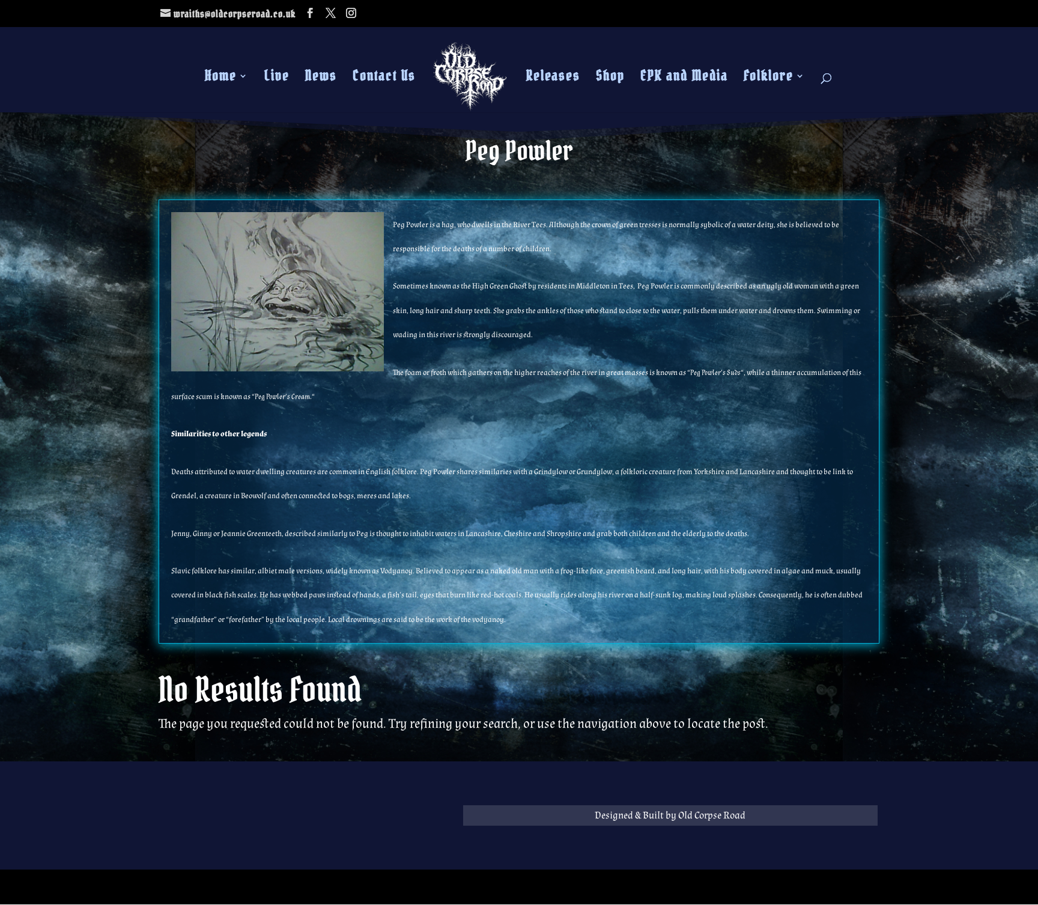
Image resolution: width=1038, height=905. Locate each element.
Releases (553, 78)
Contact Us (384, 78)
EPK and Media (684, 78)
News (321, 78)
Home (221, 78)
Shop (610, 78)
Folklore (769, 78)
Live (277, 78)
